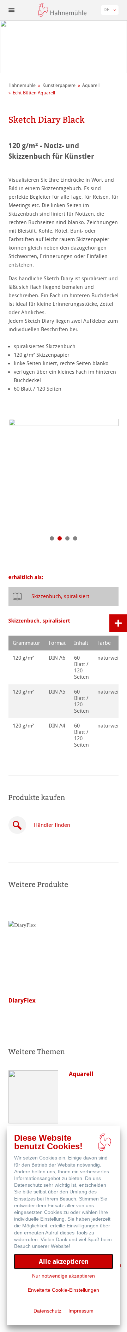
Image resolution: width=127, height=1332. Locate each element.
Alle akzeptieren (64, 1261)
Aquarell (90, 85)
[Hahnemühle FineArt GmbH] (62, 10)
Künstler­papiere (58, 85)
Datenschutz (47, 1311)
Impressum (80, 1311)
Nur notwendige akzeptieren (63, 1276)
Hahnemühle (22, 85)
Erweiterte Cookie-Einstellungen (63, 1290)
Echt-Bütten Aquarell (34, 92)
